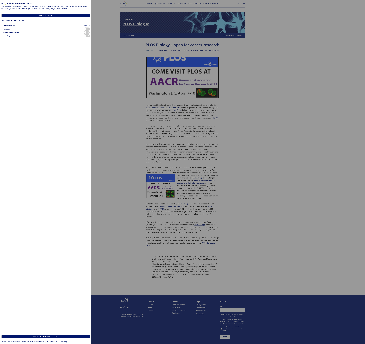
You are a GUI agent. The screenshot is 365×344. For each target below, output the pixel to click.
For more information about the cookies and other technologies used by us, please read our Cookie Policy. (34, 341)
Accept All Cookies (45, 16)
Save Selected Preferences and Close (45, 337)
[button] (8, 25)
